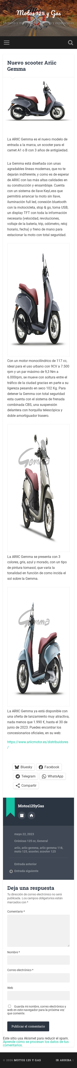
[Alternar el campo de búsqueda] (70, 42)
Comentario (16, 911)
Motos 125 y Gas (38, 13)
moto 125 (20, 851)
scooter (33, 851)
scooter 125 (48, 851)
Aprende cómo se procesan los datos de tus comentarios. (36, 1043)
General (42, 841)
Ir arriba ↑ (65, 1060)
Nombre (13, 952)
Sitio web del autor (31, 815)
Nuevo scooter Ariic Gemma (31, 65)
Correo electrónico (20, 970)
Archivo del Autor (22, 815)
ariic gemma (30, 848)
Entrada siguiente (26, 871)
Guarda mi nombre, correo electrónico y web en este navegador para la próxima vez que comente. (36, 1010)
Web (10, 987)
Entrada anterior (25, 864)
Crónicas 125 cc (25, 841)
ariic (17, 848)
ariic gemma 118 (51, 848)
